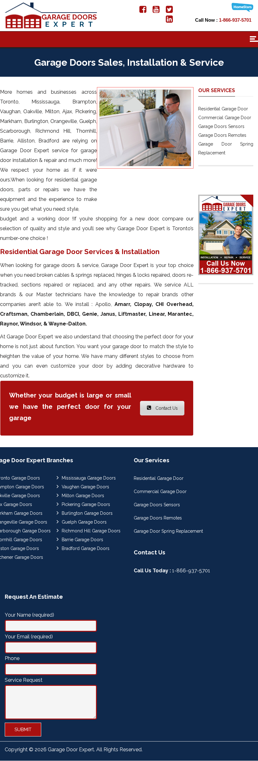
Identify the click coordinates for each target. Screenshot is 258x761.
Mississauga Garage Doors (89, 477)
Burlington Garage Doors (87, 513)
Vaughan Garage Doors (85, 486)
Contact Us (166, 408)
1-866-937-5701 (235, 20)
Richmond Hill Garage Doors (91, 530)
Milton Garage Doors (83, 495)
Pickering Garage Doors (86, 504)
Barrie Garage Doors (82, 539)
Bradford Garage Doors (85, 548)
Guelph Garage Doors (84, 522)
